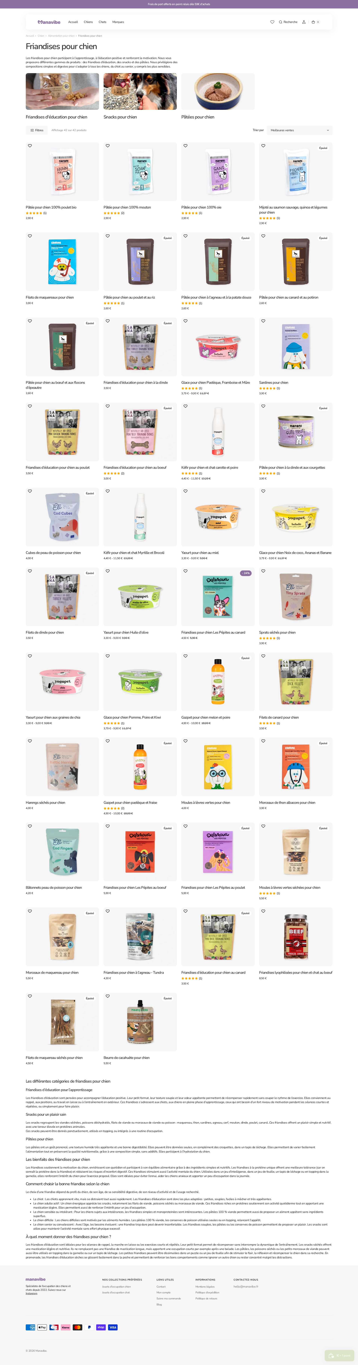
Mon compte (164, 1292)
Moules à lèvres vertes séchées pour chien (289, 887)
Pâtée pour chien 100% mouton (127, 207)
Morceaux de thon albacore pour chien (287, 802)
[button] (288, 22)
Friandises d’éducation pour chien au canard (213, 972)
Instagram (31, 1293)
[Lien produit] (62, 183)
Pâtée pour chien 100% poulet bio (51, 207)
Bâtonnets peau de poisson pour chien (54, 887)
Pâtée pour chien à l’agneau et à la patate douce (216, 297)
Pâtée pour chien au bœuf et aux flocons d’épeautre (55, 385)
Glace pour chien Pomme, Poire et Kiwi (132, 717)
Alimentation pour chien (61, 36)
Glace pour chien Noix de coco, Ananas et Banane (295, 552)
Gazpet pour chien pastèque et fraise (130, 802)
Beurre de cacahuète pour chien (127, 1057)
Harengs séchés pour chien (45, 802)
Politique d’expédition (207, 1292)
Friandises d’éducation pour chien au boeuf (135, 467)
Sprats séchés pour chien (277, 632)
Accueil (30, 36)
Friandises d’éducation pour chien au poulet (57, 467)
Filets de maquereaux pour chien (50, 297)
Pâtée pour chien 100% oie (201, 207)
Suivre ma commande (169, 1298)
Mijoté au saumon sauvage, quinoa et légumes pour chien (293, 210)
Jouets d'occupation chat (116, 1292)
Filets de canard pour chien (279, 717)
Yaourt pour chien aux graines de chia (53, 717)
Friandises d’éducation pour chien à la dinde (136, 382)
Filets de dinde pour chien (45, 632)
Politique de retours (206, 1298)
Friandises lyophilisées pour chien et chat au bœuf (295, 972)
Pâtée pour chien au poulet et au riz (129, 297)
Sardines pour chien (273, 382)
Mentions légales (205, 1286)
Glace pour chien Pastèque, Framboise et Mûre (215, 382)
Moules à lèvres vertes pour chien (205, 802)
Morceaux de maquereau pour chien (52, 972)
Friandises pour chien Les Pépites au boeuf (135, 887)
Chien (41, 36)
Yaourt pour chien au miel (200, 552)
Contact (161, 1286)
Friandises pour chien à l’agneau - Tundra (134, 972)
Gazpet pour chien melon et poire (205, 717)
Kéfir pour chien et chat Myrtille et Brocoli (134, 552)
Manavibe (41, 1351)
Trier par (258, 130)
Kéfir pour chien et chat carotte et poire (209, 467)
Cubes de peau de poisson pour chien (53, 552)
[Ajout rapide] (34, 201)
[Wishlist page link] (272, 22)
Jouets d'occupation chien (116, 1286)
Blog (159, 1304)
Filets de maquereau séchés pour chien (54, 1057)
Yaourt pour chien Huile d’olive (126, 632)
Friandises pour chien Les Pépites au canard (213, 632)
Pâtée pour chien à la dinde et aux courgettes (292, 467)
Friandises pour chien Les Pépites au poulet (213, 887)
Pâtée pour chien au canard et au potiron (288, 297)
